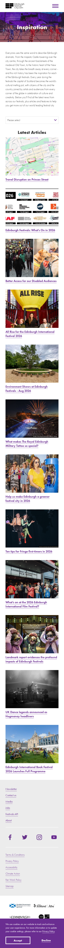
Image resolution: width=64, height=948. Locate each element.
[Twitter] (24, 837)
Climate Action (13, 873)
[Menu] (55, 6)
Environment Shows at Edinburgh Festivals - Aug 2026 (32, 369)
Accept (18, 940)
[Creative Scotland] (44, 918)
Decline (46, 940)
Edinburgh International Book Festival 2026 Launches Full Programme (32, 749)
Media (9, 801)
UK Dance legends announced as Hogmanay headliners (32, 694)
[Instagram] (39, 837)
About (9, 820)
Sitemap (10, 886)
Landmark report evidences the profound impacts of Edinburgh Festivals (32, 639)
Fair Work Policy (13, 880)
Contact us (11, 795)
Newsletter (11, 789)
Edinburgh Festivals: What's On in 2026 (32, 210)
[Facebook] (10, 837)
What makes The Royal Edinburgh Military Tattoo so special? (32, 423)
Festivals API (12, 814)
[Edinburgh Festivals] (15, 6)
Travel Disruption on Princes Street (32, 159)
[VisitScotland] (44, 906)
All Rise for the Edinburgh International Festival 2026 (32, 314)
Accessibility (11, 867)
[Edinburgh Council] (20, 918)
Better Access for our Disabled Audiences (32, 261)
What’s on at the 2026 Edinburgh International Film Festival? (32, 584)
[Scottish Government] (20, 906)
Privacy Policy (48, 931)
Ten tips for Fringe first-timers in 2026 (32, 531)
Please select (13, 120)
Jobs (8, 807)
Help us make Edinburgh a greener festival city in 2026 (32, 478)
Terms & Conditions (15, 854)
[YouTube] (54, 837)
